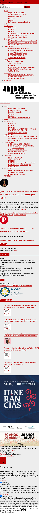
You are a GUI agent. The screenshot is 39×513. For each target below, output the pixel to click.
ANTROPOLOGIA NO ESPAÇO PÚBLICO (19, 48)
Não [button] (25, 510)
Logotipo (11, 20)
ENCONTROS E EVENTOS (15, 62)
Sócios (6, 24)
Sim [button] (22, 510)
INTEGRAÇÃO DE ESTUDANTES (17, 54)
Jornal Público (4, 215)
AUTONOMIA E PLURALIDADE (16, 58)
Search (2, 5)
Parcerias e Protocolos (15, 16)
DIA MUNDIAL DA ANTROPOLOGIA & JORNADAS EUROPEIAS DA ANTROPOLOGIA (22, 34)
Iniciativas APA (8, 26)
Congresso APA (8, 39)
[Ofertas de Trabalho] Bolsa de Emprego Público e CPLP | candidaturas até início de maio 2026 (21, 349)
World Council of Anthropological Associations (16, 286)
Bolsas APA (11, 30)
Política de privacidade (7, 512)
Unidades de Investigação (16, 77)
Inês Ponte (35, 213)
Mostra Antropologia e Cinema (17, 37)
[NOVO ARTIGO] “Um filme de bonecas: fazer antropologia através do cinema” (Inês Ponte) (19, 194)
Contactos (11, 18)
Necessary (5, 483)
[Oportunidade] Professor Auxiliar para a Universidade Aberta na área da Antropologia (20, 363)
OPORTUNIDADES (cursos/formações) (19, 69)
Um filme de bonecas (20, 215)
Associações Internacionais (16, 78)
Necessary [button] (3, 481)
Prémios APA (12, 28)
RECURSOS (7, 80)
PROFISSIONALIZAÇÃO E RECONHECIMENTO (21, 50)
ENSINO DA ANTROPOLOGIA (16, 56)
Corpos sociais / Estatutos (16, 13)
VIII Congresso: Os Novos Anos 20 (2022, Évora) (22, 43)
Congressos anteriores (15, 45)
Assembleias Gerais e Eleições (17, 14)
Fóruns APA (11, 31)
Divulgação (7, 60)
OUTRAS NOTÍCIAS (13, 71)
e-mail (13, 450)
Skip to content (5, 103)
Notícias (9, 240)
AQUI (15, 250)
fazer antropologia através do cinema (19, 213)
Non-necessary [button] (4, 494)
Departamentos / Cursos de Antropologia (20, 75)
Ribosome (3, 454)
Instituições (7, 73)
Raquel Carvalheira (28, 240)
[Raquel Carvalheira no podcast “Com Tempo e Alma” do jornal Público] (19, 220)
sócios (11, 215)
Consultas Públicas (18, 52)
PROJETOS (11, 65)
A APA (6, 11)
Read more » (24, 209)
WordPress (10, 456)
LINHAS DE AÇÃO (9, 46)
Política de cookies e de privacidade (19, 22)
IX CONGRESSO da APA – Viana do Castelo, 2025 (22, 41)
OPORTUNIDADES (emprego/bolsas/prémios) (21, 67)
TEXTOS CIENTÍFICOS (14, 63)
